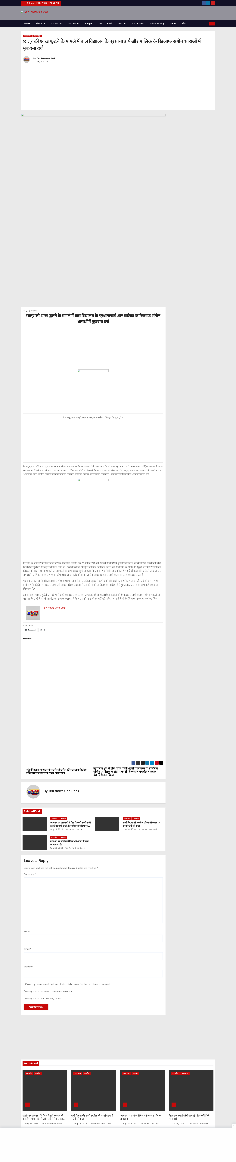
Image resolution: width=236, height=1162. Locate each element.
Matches (122, 23)
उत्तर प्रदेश (27, 36)
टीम (183, 23)
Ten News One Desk (45, 58)
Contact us (57, 23)
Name (28, 931)
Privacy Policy (157, 23)
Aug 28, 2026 (56, 829)
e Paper (89, 23)
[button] (207, 23)
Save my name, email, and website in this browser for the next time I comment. (68, 984)
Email (27, 949)
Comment (30, 874)
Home (27, 23)
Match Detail (105, 23)
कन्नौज (63, 819)
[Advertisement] (118, 86)
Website (28, 966)
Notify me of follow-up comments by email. (49, 991)
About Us (40, 23)
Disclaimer (74, 23)
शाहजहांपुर (37, 36)
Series (173, 23)
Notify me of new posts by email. (43, 998)
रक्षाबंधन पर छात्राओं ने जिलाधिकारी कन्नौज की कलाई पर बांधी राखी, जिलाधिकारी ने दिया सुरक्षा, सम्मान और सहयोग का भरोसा (70, 826)
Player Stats (138, 23)
